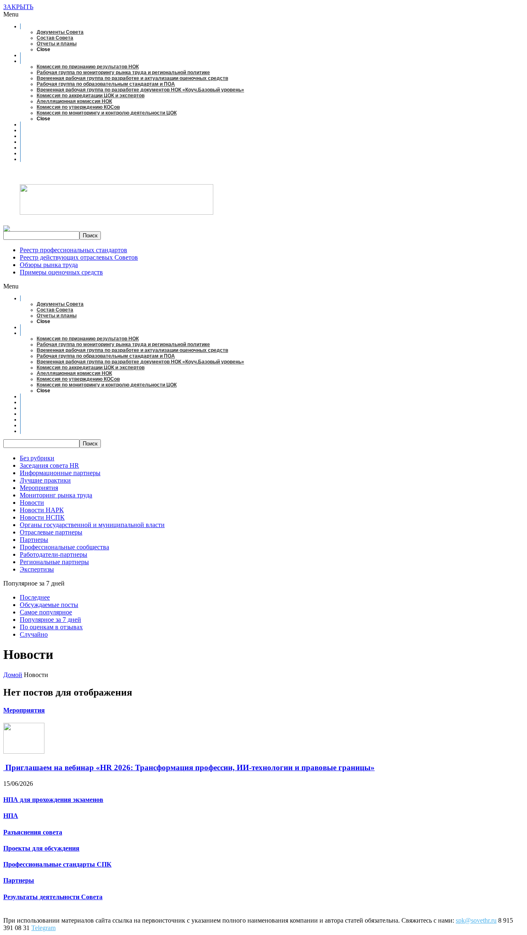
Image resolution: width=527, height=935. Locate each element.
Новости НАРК (42, 509)
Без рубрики (37, 458)
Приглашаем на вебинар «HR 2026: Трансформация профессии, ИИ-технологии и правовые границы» (189, 767)
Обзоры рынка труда (49, 264)
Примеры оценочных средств (61, 272)
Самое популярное (46, 612)
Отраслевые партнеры (51, 532)
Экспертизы (37, 569)
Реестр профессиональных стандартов (73, 249)
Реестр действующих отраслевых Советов (79, 257)
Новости (32, 502)
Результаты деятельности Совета (53, 896)
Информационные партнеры (60, 472)
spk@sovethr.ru (476, 920)
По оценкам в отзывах (51, 626)
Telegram (43, 927)
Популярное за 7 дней (50, 619)
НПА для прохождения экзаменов (53, 799)
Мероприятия (39, 487)
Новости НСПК (42, 517)
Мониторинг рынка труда (56, 495)
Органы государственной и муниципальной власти (92, 524)
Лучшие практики (45, 480)
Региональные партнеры (54, 561)
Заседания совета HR (49, 465)
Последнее (35, 597)
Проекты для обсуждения (41, 848)
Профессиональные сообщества (64, 547)
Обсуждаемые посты (49, 604)
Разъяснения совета (32, 832)
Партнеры (34, 539)
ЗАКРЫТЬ (18, 6)
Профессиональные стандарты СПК (57, 864)
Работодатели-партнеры (53, 554)
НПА (10, 815)
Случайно (34, 634)
